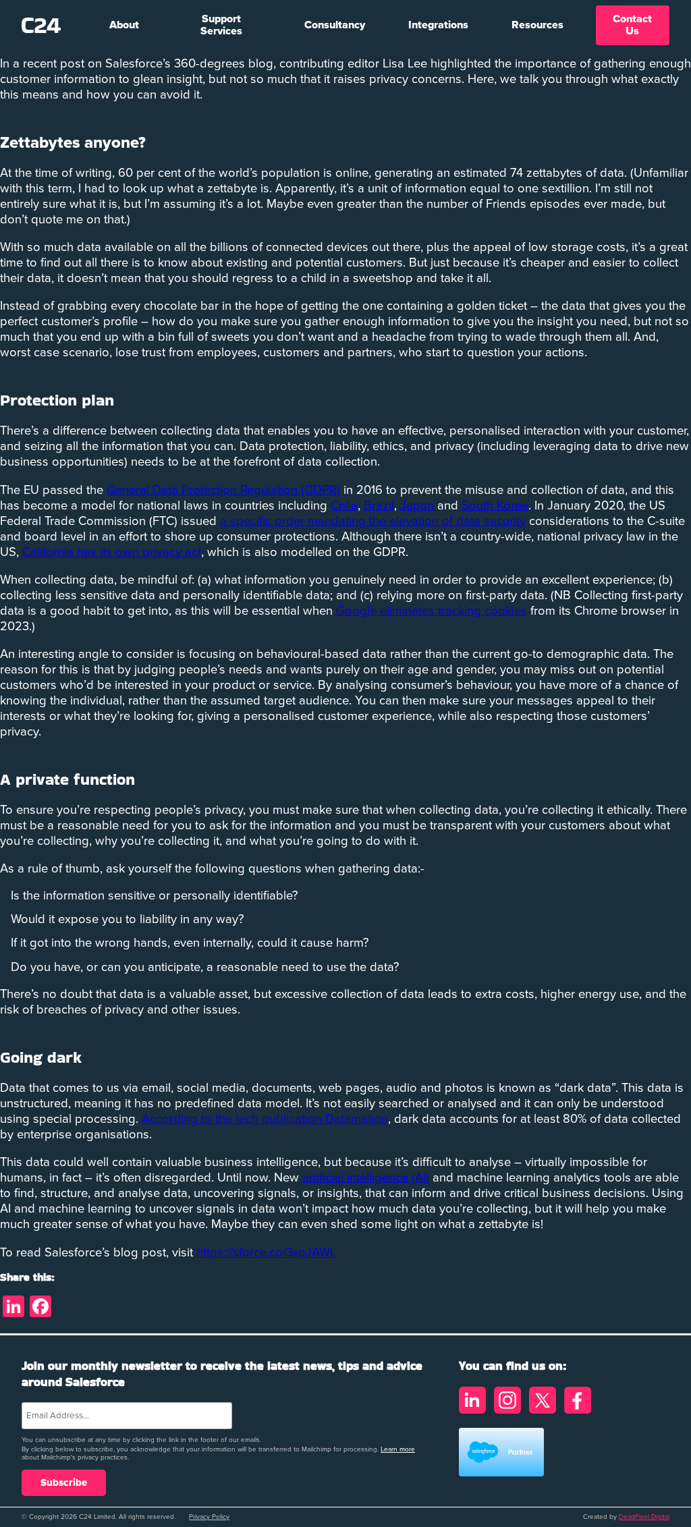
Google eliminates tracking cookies (431, 611)
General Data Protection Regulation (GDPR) (223, 490)
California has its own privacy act (111, 552)
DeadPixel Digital (644, 1517)
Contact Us (632, 25)
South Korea (495, 505)
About (124, 25)
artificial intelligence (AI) (365, 1178)
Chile (344, 505)
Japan (417, 505)
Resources (537, 25)
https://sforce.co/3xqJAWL (266, 1252)
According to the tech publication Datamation (265, 1119)
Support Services (221, 25)
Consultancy (334, 25)
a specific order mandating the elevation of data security (373, 521)
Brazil (379, 505)
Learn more (398, 1449)
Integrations (438, 25)
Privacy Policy (209, 1517)
